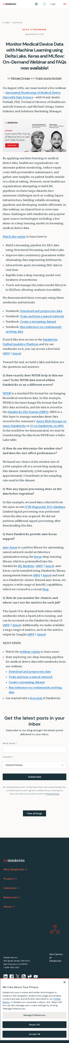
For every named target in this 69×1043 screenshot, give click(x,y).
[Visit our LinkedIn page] (6, 976)
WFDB (7, 393)
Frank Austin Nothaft (49, 78)
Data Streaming (34, 29)
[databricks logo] (14, 860)
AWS (7, 353)
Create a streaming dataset (38, 321)
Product (9, 878)
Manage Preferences (34, 1015)
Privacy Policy (52, 793)
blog (46, 589)
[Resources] (19, 897)
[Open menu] (64, 4)
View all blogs (34, 813)
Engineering (17, 22)
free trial (36, 698)
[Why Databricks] (26, 869)
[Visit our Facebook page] (12, 976)
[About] (14, 907)
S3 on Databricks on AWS (47, 426)
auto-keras (10, 547)
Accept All (34, 1034)
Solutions (10, 888)
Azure (16, 353)
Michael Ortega (20, 78)
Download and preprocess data (41, 311)
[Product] (16, 879)
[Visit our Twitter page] (18, 976)
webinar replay (30, 651)
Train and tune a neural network (42, 316)
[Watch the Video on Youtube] (36, 976)
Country (8, 756)
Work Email (10, 743)
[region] (34, 1009)
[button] (44, 4)
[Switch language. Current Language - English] (36, 4)
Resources (10, 897)
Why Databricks (14, 869)
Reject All (34, 1024)
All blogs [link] (6, 22)
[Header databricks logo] (9, 4)
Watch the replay (14, 236)
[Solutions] (18, 888)
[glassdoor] (30, 976)
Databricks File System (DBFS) (28, 412)
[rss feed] (24, 976)
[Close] (64, 982)
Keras (38, 556)
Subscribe (34, 777)
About (8, 906)
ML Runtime (26, 566)
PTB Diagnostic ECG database (45, 507)
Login (53, 4)
